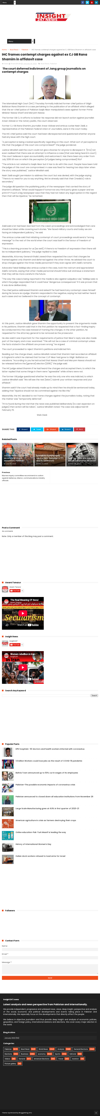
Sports (57, 1054)
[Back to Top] (96, 1113)
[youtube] (91, 2)
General (22, 1059)
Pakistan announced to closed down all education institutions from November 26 (54, 796)
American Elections (41, 1059)
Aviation (75, 1059)
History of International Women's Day (33, 844)
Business (24, 1054)
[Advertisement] (50, 28)
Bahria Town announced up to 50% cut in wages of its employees (47, 772)
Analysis (8, 446)
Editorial (73, 1054)
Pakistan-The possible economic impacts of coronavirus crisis (45, 784)
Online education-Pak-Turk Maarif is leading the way (41, 832)
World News (43, 1049)
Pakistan (25, 50)
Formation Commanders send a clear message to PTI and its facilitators (50, 458)
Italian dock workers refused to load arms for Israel (40, 856)
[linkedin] (96, 2)
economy (42, 1054)
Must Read (14, 50)
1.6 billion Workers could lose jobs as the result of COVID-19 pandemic (49, 761)
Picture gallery (10, 1064)
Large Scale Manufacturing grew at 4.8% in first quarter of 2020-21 (47, 808)
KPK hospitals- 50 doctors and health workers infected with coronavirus (50, 749)
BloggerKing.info (25, 1113)
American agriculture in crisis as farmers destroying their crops (46, 820)
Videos (7, 1059)
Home (4, 50)
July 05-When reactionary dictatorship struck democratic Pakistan (16, 458)
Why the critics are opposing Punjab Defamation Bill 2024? (82, 459)
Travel (60, 1059)
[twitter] (87, 2)
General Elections (81, 1049)
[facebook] (82, 2)
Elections (8, 1054)
